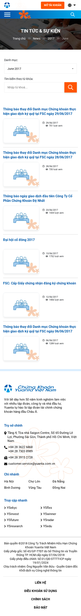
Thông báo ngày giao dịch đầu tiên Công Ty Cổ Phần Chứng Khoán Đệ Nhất (37, 198)
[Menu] (8, 14)
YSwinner (49, 514)
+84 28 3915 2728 (20, 457)
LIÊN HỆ (40, 583)
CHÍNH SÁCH (40, 599)
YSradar (48, 520)
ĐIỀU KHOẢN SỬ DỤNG (40, 591)
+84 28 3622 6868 (20, 447)
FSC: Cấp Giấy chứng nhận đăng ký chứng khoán (39, 283)
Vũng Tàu (34, 488)
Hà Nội (9, 481)
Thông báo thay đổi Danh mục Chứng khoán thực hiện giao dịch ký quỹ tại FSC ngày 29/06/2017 (39, 111)
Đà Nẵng (58, 481)
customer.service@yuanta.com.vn (31, 464)
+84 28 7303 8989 (20, 451)
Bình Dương (12, 488)
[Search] (73, 14)
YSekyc (12, 508)
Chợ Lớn (34, 481)
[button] (71, 5)
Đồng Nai (59, 488)
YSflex (47, 508)
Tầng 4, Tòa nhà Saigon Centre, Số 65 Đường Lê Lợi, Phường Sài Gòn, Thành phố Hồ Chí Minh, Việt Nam (42, 437)
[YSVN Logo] (7, 5)
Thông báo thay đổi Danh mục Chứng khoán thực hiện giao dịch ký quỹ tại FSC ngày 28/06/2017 (39, 155)
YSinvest (13, 514)
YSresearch (15, 526)
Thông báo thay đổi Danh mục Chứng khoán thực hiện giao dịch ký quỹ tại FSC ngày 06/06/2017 (39, 329)
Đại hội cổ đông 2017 (19, 240)
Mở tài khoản (52, 5)
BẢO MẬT (40, 607)
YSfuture (13, 520)
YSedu (47, 526)
